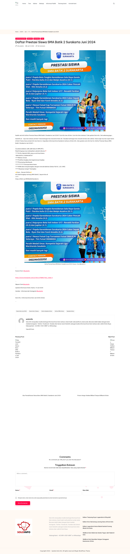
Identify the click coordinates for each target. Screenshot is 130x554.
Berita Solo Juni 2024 (21, 311)
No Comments (41, 46)
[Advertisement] (65, 18)
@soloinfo (26, 271)
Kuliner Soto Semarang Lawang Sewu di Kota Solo (98, 522)
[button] (30, 329)
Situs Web (86, 490)
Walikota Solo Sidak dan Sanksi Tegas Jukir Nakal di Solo (98, 534)
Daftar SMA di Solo (59, 311)
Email (52, 490)
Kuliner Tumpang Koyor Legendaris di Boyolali (97, 517)
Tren (42, 38)
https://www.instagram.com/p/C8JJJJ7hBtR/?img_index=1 (34, 278)
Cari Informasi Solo (21, 38)
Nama (17, 490)
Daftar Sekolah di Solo (47, 311)
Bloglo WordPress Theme (82, 551)
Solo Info (30, 38)
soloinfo (29, 319)
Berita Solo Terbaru (34, 311)
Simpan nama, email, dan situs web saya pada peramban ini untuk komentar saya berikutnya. (42, 498)
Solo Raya (36, 38)
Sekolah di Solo (70, 311)
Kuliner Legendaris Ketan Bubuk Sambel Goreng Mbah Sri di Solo (97, 527)
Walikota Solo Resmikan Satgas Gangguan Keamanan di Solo (96, 540)
